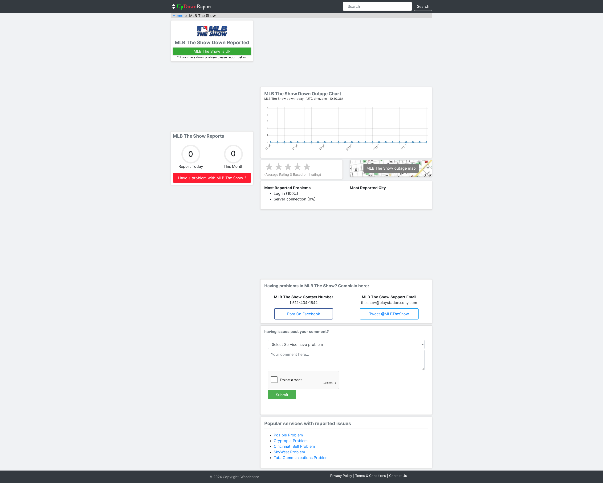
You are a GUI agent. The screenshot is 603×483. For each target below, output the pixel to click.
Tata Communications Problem (301, 457)
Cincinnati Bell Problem (294, 446)
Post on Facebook (303, 313)
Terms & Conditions (370, 476)
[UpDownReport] (192, 6)
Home (178, 15)
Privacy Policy (341, 476)
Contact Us (398, 476)
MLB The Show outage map (391, 168)
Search (423, 6)
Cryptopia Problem (291, 440)
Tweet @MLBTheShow (389, 313)
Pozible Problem (288, 435)
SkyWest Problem (289, 452)
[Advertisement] (212, 96)
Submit (282, 394)
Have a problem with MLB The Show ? (212, 178)
